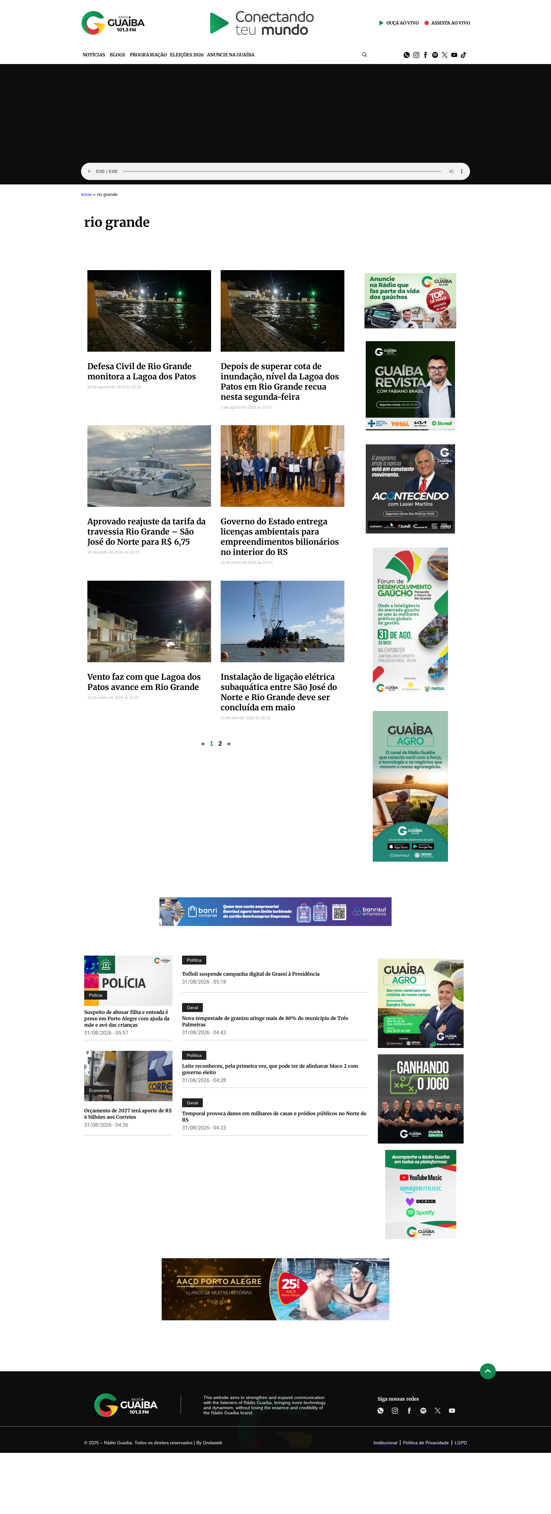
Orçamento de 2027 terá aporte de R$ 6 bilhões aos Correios (128, 1114)
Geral (192, 1007)
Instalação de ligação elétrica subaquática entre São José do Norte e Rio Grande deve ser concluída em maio (279, 692)
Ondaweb (212, 1442)
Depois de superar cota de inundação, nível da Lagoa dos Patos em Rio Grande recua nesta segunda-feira (280, 381)
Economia (99, 1090)
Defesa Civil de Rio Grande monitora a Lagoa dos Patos (141, 371)
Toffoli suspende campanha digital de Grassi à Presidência (251, 974)
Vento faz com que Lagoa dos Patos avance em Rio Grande (144, 682)
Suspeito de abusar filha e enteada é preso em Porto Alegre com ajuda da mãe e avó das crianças (126, 1018)
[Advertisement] (275, 111)
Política (194, 960)
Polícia (95, 995)
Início (86, 194)
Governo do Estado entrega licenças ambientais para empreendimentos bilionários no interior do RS (280, 536)
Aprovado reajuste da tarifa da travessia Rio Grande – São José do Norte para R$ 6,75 (146, 531)
